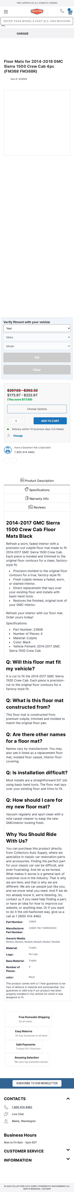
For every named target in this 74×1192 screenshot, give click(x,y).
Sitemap (47, 1189)
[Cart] (69, 11)
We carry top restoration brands (31, 1061)
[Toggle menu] (15, 11)
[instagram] (20, 1171)
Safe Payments (25, 1044)
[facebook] (7, 460)
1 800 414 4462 (24, 452)
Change (18, 435)
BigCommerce (59, 1186)
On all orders (25, 1021)
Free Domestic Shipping (34, 1017)
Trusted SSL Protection (28, 1048)
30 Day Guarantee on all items (31, 1035)
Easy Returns (23, 1031)
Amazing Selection (27, 1057)
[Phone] (62, 12)
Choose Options (37, 409)
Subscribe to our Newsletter (37, 1083)
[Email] (14, 460)
